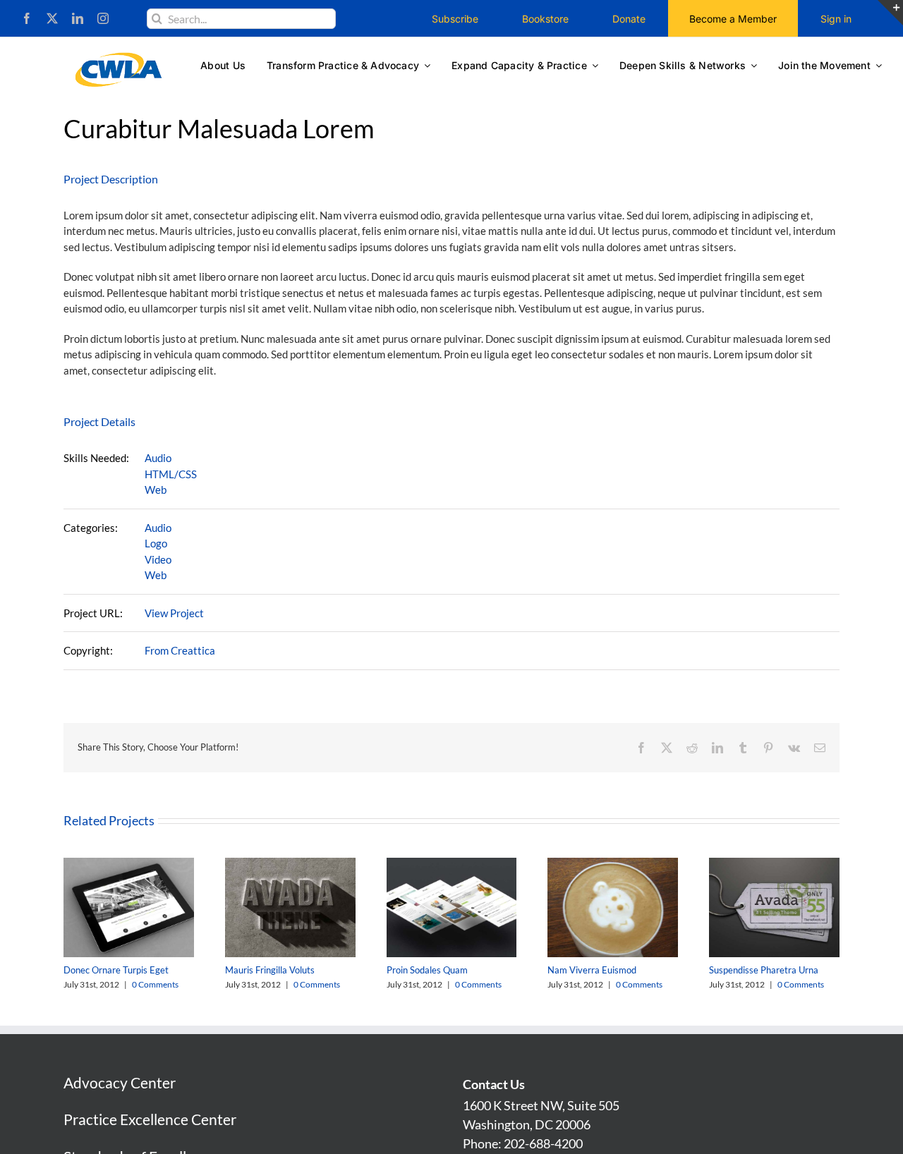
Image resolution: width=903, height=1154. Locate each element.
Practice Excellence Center (149, 1119)
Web (155, 489)
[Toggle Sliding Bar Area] (890, 12)
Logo (156, 543)
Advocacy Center (119, 1082)
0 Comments (155, 984)
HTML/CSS (171, 474)
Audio (158, 457)
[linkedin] (77, 18)
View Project (174, 613)
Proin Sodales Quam (427, 970)
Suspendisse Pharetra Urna (763, 970)
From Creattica (180, 650)
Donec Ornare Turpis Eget (116, 970)
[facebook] (26, 18)
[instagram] (103, 18)
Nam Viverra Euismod (591, 970)
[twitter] (52, 18)
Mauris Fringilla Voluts (270, 970)
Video (158, 559)
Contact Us (494, 1084)
